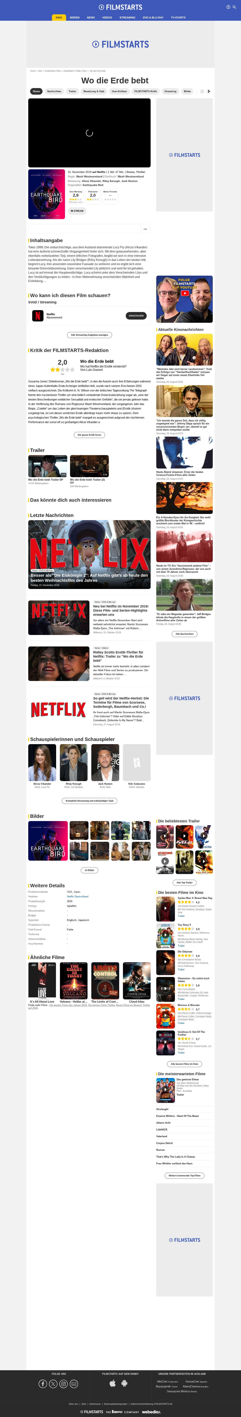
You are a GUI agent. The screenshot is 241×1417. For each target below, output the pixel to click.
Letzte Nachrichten (52, 515)
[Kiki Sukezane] (137, 762)
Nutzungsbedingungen (115, 1404)
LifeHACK (161, 1129)
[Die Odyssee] (165, 962)
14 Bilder (89, 870)
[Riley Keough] (74, 762)
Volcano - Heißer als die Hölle (79, 1001)
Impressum (95, 1404)
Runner (160, 1150)
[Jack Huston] (105, 762)
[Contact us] (74, 1384)
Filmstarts (93, 192)
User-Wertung (75, 192)
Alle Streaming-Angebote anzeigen (89, 335)
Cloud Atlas (136, 1001)
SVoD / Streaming (42, 302)
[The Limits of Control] (105, 980)
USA (69, 891)
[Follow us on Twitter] (54, 1384)
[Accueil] (120, 7)
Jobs (83, 1404)
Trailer (37, 450)
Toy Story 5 (184, 924)
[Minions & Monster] (165, 1016)
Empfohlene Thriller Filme (75, 71)
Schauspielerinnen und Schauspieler (72, 739)
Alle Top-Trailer (185, 882)
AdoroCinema (191, 1386)
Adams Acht (163, 1122)
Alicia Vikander (91, 180)
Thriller (140, 171)
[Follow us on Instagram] (64, 1384)
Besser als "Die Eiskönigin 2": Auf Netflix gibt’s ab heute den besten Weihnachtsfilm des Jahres (89, 578)
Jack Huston (129, 180)
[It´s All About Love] (42, 980)
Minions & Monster (189, 1005)
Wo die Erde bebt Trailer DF (45, 479)
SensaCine (192, 1381)
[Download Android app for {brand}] (126, 1382)
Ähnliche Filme (47, 957)
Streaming (127, 17)
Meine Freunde (110, 192)
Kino (59, 17)
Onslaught (162, 1109)
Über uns (73, 1404)
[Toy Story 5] (165, 935)
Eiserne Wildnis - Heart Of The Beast (177, 1116)
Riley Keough (111, 180)
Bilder (37, 816)
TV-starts (178, 17)
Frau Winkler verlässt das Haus (174, 1163)
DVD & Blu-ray (153, 17)
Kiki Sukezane (136, 783)
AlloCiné (162, 1381)
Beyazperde (163, 1386)
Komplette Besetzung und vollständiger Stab (89, 801)
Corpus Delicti (164, 1143)
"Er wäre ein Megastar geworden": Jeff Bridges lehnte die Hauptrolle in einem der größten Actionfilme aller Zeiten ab (183, 617)
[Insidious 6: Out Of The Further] (165, 1043)
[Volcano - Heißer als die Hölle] (74, 980)
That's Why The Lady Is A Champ (175, 1156)
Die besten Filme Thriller (101, 1005)
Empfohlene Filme (53, 71)
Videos (107, 17)
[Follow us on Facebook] (43, 1384)
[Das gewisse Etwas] (165, 1090)
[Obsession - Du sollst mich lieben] (165, 989)
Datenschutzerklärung (142, 1404)
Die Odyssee (185, 951)
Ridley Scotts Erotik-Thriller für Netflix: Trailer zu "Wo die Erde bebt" (118, 656)
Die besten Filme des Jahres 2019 (68, 1005)
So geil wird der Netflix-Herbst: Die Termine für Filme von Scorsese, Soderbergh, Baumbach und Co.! (121, 702)
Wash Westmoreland (89, 176)
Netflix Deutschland (77, 896)
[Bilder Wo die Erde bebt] (48, 841)
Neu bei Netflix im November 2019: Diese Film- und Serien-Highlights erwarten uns (121, 611)
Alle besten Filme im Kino (184, 1064)
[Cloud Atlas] (137, 980)
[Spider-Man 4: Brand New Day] (165, 909)
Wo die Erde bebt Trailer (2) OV (87, 481)
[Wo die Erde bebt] (46, 194)
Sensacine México (178, 1391)
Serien (74, 17)
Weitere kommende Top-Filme (185, 1175)
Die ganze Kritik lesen (89, 435)
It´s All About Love (42, 1001)
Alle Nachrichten (185, 634)
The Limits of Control (105, 1001)
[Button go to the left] (202, 91)
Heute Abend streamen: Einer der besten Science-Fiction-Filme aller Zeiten (179, 473)
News (91, 17)
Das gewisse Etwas (188, 1079)
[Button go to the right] (208, 91)
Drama (131, 171)
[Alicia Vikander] (42, 762)
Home (33, 71)
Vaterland (161, 1136)
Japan (77, 891)
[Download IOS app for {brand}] (114, 1382)
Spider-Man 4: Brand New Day (195, 898)
